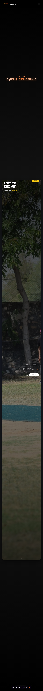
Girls (34, 364)
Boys (27, 364)
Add (33, 374)
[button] (13, 687)
